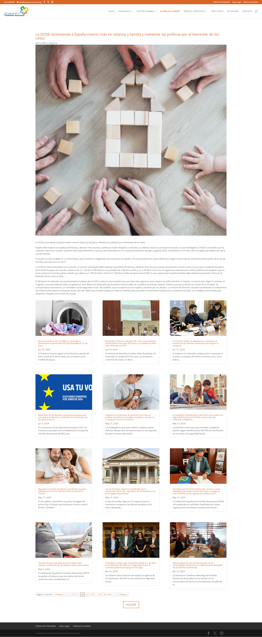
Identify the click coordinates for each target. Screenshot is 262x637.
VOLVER (131, 604)
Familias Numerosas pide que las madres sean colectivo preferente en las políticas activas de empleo (63, 564)
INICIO (111, 11)
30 (105, 594)
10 (73, 594)
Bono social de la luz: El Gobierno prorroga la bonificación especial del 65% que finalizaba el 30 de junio (62, 343)
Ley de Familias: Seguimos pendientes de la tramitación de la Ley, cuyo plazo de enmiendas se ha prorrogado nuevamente (130, 491)
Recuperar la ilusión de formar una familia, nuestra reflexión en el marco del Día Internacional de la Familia (62, 491)
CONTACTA (247, 11)
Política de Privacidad (222, 2)
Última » (124, 594)
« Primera (58, 594)
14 (92, 594)
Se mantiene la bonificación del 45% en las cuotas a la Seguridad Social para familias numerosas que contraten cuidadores (198, 417)
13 (87, 594)
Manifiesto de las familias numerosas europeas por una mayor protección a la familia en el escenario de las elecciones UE (62, 417)
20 (100, 594)
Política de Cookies (250, 2)
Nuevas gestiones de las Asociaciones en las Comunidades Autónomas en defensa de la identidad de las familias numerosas (197, 565)
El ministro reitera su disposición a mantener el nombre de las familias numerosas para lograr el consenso (195, 343)
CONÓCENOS (124, 11)
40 (109, 594)
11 (78, 594)
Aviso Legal (236, 2)
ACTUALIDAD (233, 11)
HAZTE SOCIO (217, 11)
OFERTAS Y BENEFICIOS (194, 11)
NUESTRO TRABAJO (145, 11)
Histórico (53, 43)
